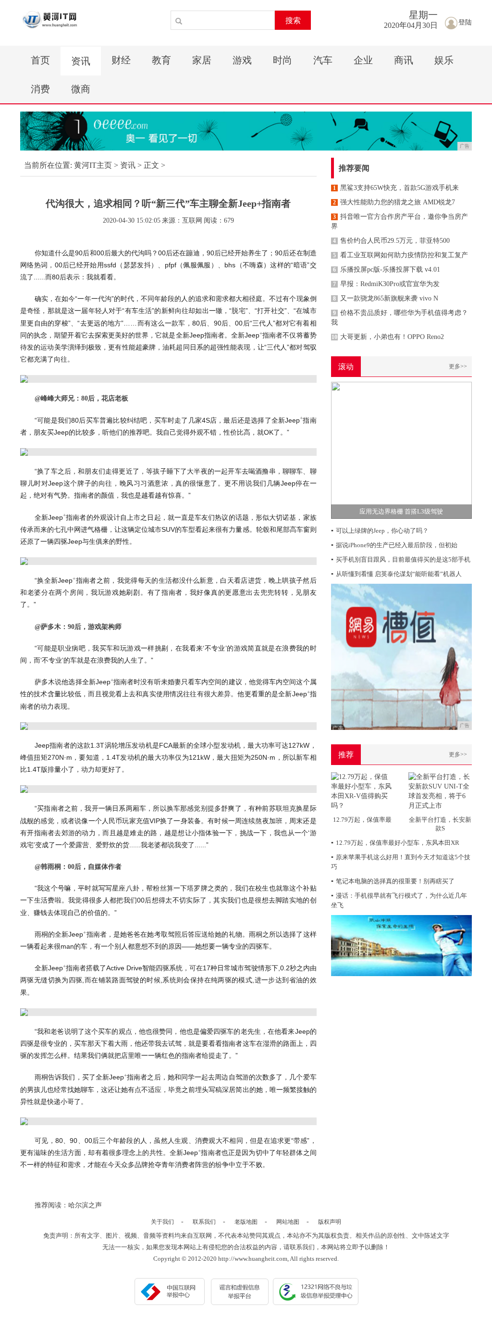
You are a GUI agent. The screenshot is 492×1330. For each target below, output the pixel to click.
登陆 (465, 22)
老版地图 (246, 1221)
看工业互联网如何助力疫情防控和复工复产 (400, 255)
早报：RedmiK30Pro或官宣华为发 (386, 284)
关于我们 (162, 1221)
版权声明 (329, 1221)
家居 (201, 60)
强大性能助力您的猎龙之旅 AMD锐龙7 (394, 202)
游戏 (242, 60)
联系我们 (204, 1221)
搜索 (293, 20)
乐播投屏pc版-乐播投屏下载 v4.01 (386, 269)
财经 (121, 60)
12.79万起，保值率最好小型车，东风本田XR (395, 842)
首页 (40, 60)
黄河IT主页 (93, 165)
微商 (80, 89)
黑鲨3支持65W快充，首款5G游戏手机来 (396, 187)
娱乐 (444, 60)
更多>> (458, 366)
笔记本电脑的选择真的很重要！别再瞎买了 (393, 881)
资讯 (80, 61)
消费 (40, 89)
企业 (363, 60)
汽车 (322, 60)
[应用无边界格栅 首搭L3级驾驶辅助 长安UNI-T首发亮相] (401, 449)
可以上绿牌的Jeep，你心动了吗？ (380, 530)
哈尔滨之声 (85, 1205)
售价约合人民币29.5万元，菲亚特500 (391, 240)
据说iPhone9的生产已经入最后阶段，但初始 (394, 545)
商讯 (403, 60)
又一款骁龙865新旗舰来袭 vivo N (385, 298)
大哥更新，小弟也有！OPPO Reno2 (388, 336)
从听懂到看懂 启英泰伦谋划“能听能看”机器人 (396, 573)
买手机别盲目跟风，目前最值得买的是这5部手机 (400, 559)
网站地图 (287, 1221)
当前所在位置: (48, 165)
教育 (161, 60)
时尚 (282, 60)
